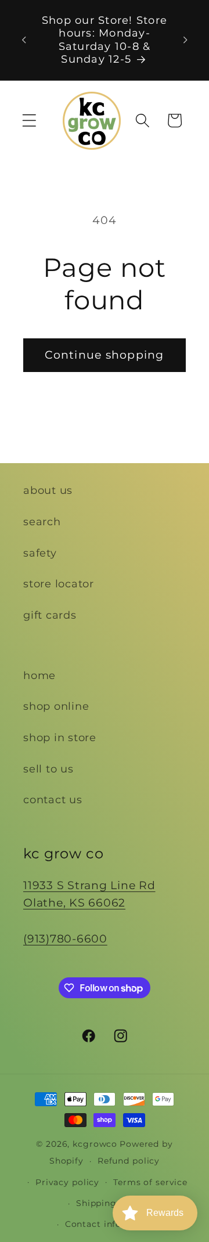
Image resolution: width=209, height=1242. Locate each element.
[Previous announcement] (24, 40)
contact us (52, 799)
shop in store (59, 737)
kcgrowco (95, 1144)
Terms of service (150, 1182)
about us (48, 490)
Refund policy (129, 1160)
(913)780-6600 (65, 938)
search (42, 521)
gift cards (50, 615)
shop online (56, 706)
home (39, 675)
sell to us (48, 769)
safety (40, 553)
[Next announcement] (185, 40)
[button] (29, 120)
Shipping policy (111, 1203)
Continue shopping (104, 355)
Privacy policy (67, 1182)
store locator (58, 583)
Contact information (111, 1224)
